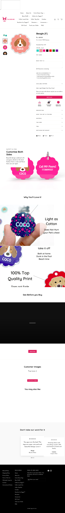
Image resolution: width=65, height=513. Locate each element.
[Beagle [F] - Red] (9, 412)
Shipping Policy (6, 473)
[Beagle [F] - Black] (8, 412)
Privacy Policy (6, 475)
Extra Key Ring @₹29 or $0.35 (44, 78)
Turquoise (37, 50)
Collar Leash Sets (23, 19)
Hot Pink (44, 50)
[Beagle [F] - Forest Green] (11, 412)
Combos (44, 19)
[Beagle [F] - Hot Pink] (6, 412)
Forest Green (53, 50)
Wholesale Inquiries (7, 480)
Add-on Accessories (42, 73)
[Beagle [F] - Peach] (4, 412)
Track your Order (34, 25)
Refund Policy (6, 470)
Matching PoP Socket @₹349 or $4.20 (45, 76)
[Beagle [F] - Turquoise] (3, 412)
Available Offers (41, 83)
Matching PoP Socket (43, 130)
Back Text (39, 60)
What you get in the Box (44, 114)
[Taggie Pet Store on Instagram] (51, 470)
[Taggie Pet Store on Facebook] (48, 470)
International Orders (7, 485)
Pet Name (39, 54)
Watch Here (32, 351)
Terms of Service (6, 477)
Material (39, 118)
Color (40, 47)
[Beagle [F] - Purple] (12, 412)
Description (40, 110)
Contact (4, 482)
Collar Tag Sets (35, 19)
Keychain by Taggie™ (23, 22)
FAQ (42, 25)
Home (22, 13)
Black (47, 50)
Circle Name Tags (39, 13)
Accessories (43, 22)
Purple (57, 50)
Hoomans (34, 22)
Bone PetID (25, 16)
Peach (41, 50)
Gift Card (24, 25)
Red (50, 50)
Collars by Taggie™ (37, 16)
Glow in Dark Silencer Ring (43, 74)
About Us (28, 13)
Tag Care (39, 122)
